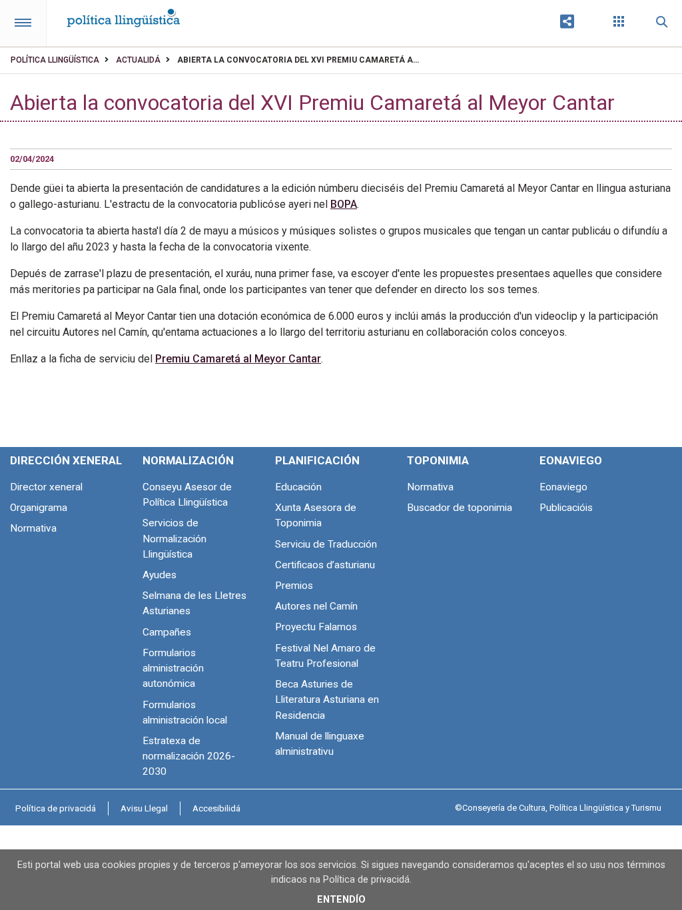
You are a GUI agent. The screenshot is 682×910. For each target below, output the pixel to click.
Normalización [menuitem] (188, 460)
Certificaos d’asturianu (325, 565)
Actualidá (138, 60)
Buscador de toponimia (459, 508)
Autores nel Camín (316, 606)
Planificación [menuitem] (317, 460)
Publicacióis (566, 508)
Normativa (33, 528)
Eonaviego (563, 487)
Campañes (167, 632)
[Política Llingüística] (123, 13)
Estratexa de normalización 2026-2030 (189, 756)
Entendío (341, 899)
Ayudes (159, 575)
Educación (298, 487)
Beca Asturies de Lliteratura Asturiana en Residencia (327, 699)
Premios (294, 586)
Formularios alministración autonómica (173, 668)
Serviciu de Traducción (326, 544)
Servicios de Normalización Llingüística (174, 538)
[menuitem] (55, 808)
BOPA (343, 204)
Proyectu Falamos (316, 627)
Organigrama (38, 508)
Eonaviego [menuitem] (570, 460)
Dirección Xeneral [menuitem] (66, 460)
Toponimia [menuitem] (438, 460)
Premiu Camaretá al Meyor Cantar (238, 358)
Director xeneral (46, 487)
